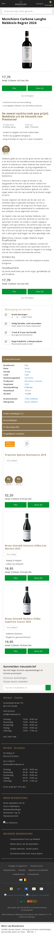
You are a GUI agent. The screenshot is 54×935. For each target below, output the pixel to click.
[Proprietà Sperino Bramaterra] (27, 444)
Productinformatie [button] (11, 359)
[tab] (27, 359)
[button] (6, 149)
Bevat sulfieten (31, 402)
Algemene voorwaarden (38, 870)
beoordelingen (27, 917)
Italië (27, 375)
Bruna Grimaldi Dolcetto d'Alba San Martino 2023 (25, 547)
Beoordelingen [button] (10, 420)
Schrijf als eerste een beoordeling (17, 102)
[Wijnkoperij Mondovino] (20, 3)
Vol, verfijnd (12, 460)
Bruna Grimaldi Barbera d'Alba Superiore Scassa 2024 (23, 620)
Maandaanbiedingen (12, 809)
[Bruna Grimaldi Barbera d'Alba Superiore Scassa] (27, 600)
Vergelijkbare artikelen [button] (13, 433)
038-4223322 (9, 711)
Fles (14, 88)
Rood (27, 368)
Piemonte (29, 378)
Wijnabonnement (10, 816)
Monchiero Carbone (33, 381)
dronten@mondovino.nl (13, 764)
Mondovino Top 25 (11, 812)
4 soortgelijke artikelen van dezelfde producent (22, 105)
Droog (27, 371)
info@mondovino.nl (11, 714)
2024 (27, 384)
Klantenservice (37, 866)
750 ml (28, 390)
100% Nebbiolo (31, 398)
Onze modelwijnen (11, 806)
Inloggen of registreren (17, 866)
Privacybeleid (33, 874)
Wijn (26, 365)
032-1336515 (9, 761)
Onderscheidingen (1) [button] (13, 413)
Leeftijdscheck (19, 874)
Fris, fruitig (11, 554)
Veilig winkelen (9, 870)
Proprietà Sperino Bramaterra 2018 (25, 454)
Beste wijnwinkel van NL (14, 803)
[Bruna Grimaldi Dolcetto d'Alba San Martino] (27, 527)
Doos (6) (40, 88)
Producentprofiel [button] (11, 427)
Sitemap (21, 870)
